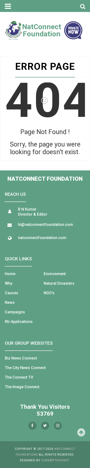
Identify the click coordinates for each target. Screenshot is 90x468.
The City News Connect (25, 367)
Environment (55, 274)
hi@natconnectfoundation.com (45, 224)
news (10, 302)
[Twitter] (45, 426)
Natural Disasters (59, 283)
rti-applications (19, 321)
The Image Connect (22, 387)
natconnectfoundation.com (42, 237)
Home (10, 274)
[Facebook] (32, 426)
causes (11, 293)
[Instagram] (58, 426)
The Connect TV (19, 377)
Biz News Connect (21, 358)
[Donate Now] (73, 30)
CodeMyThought (55, 460)
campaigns (15, 312)
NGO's (49, 293)
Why (8, 283)
